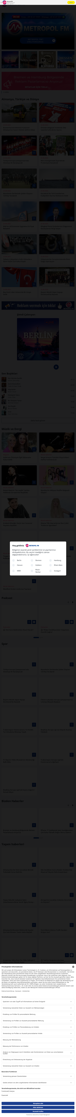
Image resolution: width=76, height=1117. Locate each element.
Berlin (19, 560)
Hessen (20, 565)
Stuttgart (57, 571)
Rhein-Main (58, 565)
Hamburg (57, 560)
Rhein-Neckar (38, 571)
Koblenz (39, 565)
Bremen (38, 560)
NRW (19, 571)
